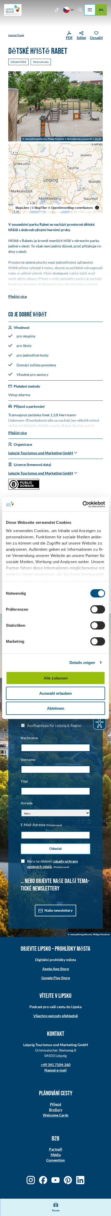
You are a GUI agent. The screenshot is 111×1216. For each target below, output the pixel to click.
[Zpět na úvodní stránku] (12, 10)
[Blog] (57, 9)
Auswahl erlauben (55, 693)
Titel (24, 781)
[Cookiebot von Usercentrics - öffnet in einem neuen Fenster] (82, 504)
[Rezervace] (101, 10)
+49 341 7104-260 (55, 1064)
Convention (55, 1160)
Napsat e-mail (55, 1070)
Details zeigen (82, 662)
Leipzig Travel (16, 35)
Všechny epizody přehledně (55, 1016)
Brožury (55, 1109)
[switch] (97, 609)
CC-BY (98, 139)
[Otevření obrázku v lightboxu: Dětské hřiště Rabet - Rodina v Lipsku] (55, 106)
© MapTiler (39, 207)
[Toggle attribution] (97, 208)
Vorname (28, 759)
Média (56, 1154)
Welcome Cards (55, 1115)
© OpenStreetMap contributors (70, 207)
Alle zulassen (56, 678)
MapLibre (22, 207)
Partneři (55, 1149)
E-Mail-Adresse (41, 824)
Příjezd (55, 1104)
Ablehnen (55, 708)
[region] (55, 178)
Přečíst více (17, 296)
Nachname (29, 738)
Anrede (27, 803)
